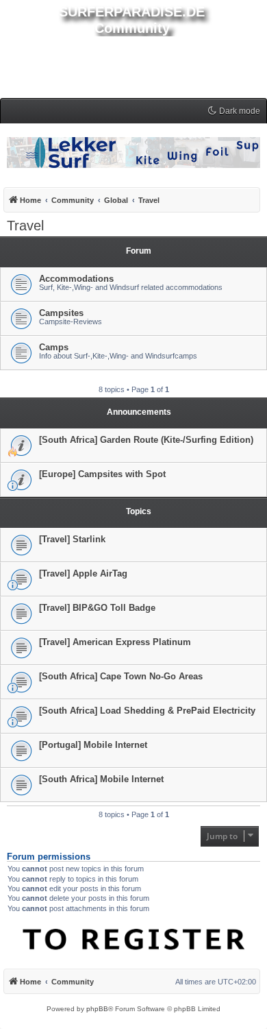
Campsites (61, 313)
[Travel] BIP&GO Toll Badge (97, 608)
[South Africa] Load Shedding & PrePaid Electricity (147, 710)
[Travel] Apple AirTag (83, 573)
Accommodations (76, 279)
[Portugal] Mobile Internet (93, 745)
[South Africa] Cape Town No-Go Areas (121, 676)
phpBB (97, 1009)
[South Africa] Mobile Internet (101, 779)
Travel (25, 225)
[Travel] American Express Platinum (115, 642)
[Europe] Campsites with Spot (102, 474)
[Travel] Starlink (72, 539)
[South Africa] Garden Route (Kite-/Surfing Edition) (146, 440)
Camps (53, 347)
